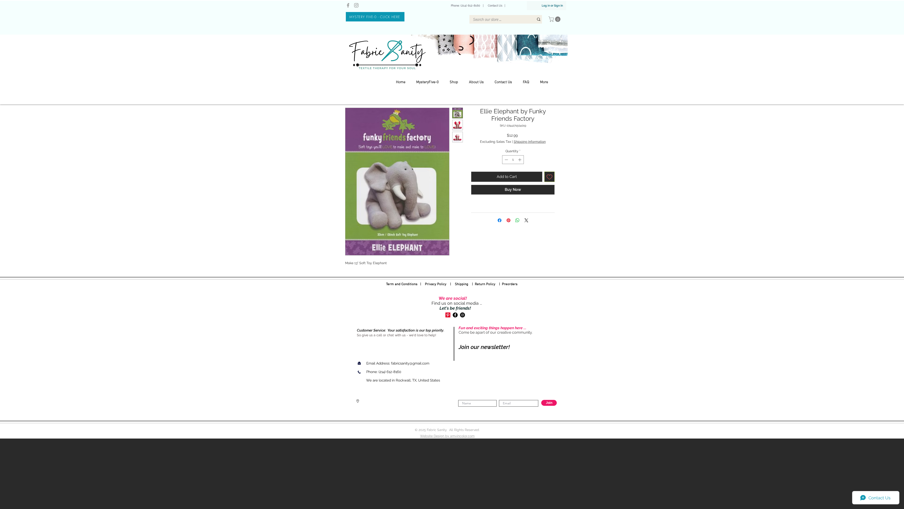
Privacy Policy (435, 284)
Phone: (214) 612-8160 (466, 5)
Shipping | (465, 284)
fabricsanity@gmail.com (410, 363)
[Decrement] (506, 160)
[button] (555, 19)
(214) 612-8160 (390, 372)
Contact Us (495, 5)
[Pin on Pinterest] (508, 220)
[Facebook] (348, 5)
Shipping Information (530, 142)
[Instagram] (356, 5)
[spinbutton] (513, 160)
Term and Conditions (401, 284)
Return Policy (485, 284)
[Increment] (520, 160)
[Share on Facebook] (499, 220)
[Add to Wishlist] (549, 177)
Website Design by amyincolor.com (447, 436)
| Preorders (506, 284)
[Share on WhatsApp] (517, 220)
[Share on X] (526, 220)
